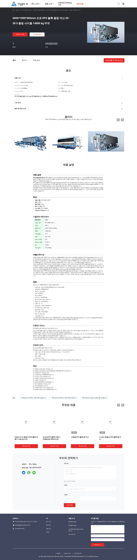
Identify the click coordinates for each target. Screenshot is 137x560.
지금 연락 (69, 505)
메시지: (67, 463)
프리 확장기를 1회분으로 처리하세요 (75, 530)
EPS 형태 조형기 (72, 521)
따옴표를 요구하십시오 (114, 60)
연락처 (47, 532)
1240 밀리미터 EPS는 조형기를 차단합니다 (33, 398)
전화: (66, 494)
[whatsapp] (28, 472)
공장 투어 (48, 525)
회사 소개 (48, 521)
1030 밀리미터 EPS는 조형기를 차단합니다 (64, 398)
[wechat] (34, 472)
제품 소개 (18, 10)
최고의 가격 (20, 34)
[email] (23, 472)
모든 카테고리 (71, 534)
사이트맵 (58, 553)
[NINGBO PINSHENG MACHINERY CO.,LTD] (18, 3)
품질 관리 (48, 528)
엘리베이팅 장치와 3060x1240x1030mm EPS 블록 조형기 (82, 439)
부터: (66, 485)
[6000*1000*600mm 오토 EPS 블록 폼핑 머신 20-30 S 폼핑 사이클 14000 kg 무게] (105, 32)
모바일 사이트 (67, 553)
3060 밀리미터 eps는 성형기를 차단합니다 (94, 398)
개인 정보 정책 (77, 553)
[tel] (39, 472)
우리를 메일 (37, 34)
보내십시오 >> (97, 544)
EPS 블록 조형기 (27, 10)
